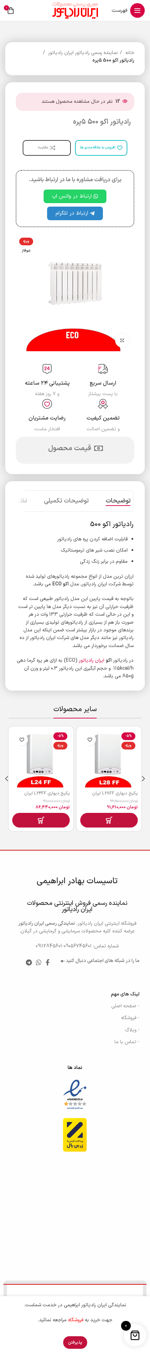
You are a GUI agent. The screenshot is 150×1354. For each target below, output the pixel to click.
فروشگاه (75, 1320)
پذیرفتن (75, 1342)
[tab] (118, 501)
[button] (109, 820)
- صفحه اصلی (125, 1006)
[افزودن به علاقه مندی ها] (90, 739)
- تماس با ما (127, 1042)
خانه (129, 52)
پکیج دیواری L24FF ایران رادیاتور (47, 796)
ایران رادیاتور (91, 660)
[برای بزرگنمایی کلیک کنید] (122, 340)
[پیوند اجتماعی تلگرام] (29, 962)
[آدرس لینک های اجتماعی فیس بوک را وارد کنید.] (48, 962)
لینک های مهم (125, 994)
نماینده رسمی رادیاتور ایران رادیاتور (82, 52)
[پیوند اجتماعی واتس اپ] (39, 962)
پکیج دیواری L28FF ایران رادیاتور (115, 796)
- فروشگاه (130, 1018)
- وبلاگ (132, 1030)
